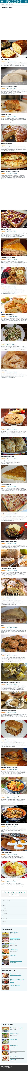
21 (24, 892)
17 (13, 892)
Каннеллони (13, 955)
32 (15, 894)
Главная (2, 4)
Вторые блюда (6, 902)
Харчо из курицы (14, 1033)
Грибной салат (13, 943)
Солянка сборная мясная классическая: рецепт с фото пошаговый (17, 1058)
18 (16, 892)
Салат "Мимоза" (14, 932)
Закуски (4, 908)
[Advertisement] (14, 23)
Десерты (5, 915)
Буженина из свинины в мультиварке (16, 961)
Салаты (4, 905)
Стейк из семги (13, 949)
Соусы (4, 921)
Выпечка (5, 913)
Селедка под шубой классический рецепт (15, 938)
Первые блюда (6, 900)
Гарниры (5, 910)
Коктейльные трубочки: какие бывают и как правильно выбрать (17, 981)
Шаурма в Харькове (15, 985)
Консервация (6, 923)
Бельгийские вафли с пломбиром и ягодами (15, 974)
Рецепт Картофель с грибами (17, 1051)
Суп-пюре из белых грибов (16, 1027)
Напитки (5, 918)
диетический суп (14, 1045)
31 (12, 894)
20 (21, 892)
